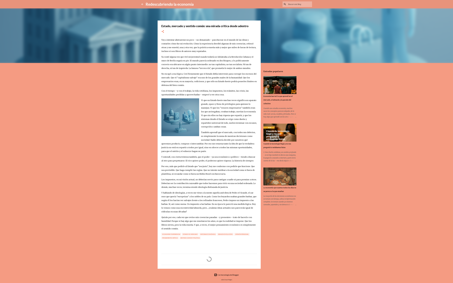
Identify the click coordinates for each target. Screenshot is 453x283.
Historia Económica (207, 234)
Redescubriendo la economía (170, 4)
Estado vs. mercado (190, 234)
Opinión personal (242, 234)
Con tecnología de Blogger (228, 275)
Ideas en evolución (225, 234)
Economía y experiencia (171, 234)
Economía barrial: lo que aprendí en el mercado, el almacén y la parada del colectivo (278, 100)
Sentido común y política (190, 238)
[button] (162, 31)
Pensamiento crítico (170, 238)
